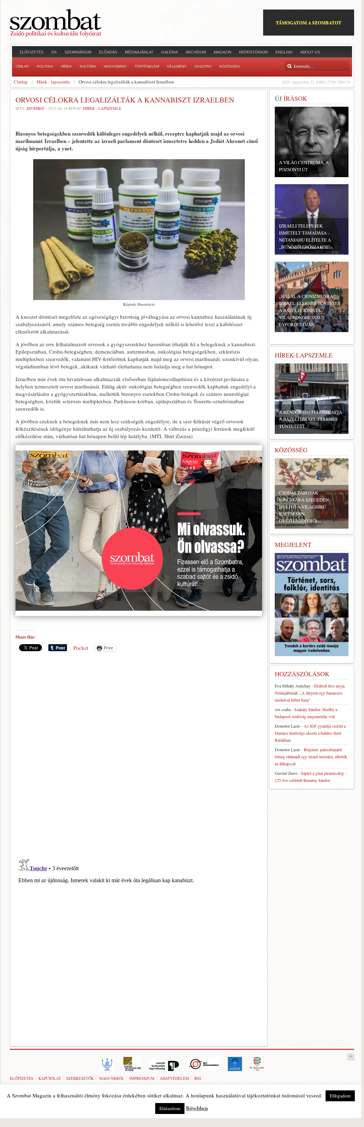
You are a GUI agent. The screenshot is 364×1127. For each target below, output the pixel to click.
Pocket (80, 647)
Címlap (21, 82)
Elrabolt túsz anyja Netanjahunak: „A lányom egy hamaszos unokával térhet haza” (310, 693)
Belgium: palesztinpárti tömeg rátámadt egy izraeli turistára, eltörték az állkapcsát (311, 756)
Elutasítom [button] (169, 1108)
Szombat (35, 108)
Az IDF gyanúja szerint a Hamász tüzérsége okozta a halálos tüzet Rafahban (310, 733)
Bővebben (197, 1108)
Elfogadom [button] (340, 1095)
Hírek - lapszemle (53, 82)
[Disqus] (139, 755)
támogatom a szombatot (308, 22)
